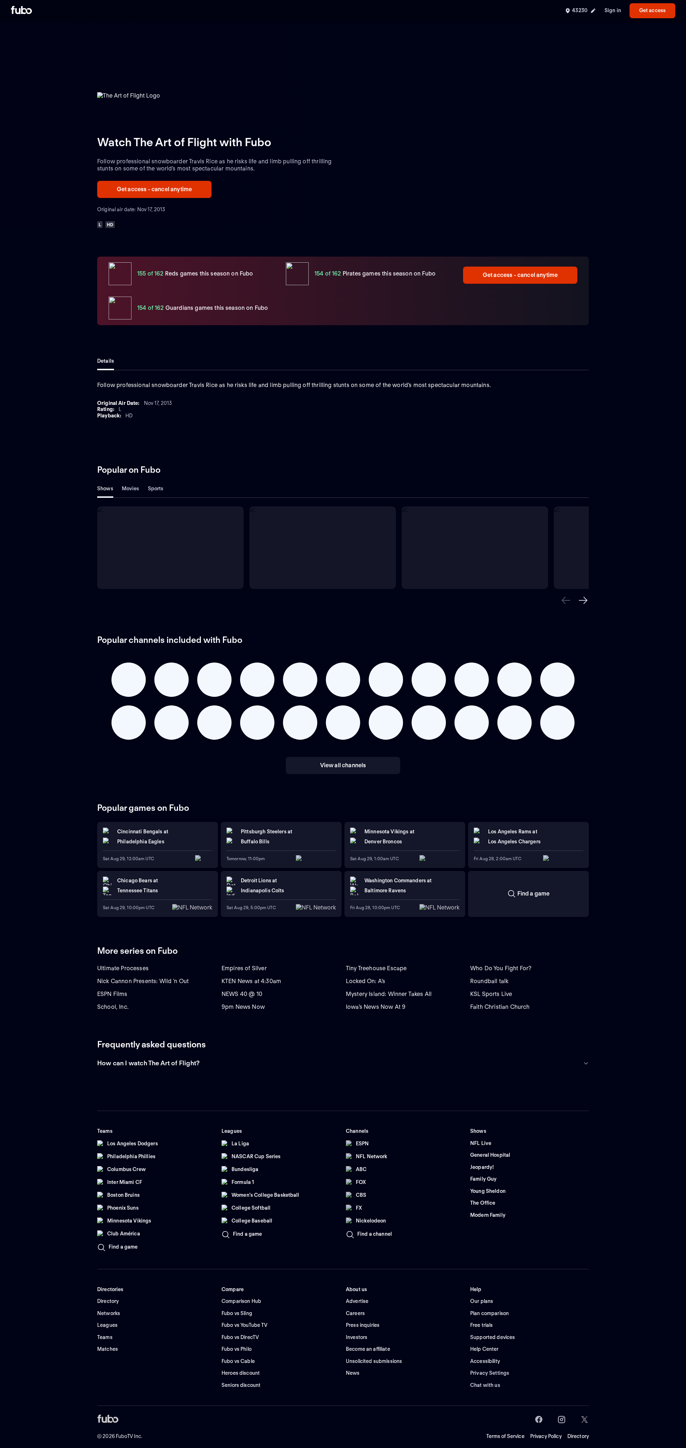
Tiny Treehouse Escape (376, 968)
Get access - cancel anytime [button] (154, 189)
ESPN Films (112, 994)
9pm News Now (243, 1006)
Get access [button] (652, 10)
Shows (105, 488)
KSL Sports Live (491, 994)
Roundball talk (489, 981)
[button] (566, 600)
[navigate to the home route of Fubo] (21, 11)
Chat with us (485, 1385)
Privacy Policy (546, 1436)
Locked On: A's (365, 981)
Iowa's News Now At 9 (376, 1006)
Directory (578, 1436)
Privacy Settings (489, 1373)
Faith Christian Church (500, 1006)
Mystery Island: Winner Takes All (389, 994)
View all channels (343, 765)
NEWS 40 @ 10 (242, 994)
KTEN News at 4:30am (251, 981)
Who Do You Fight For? (500, 968)
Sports (156, 488)
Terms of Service (505, 1436)
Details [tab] (105, 361)
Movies (130, 488)
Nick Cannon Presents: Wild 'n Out (143, 981)
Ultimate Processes (123, 968)
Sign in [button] (613, 10)
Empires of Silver (244, 968)
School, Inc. (113, 1006)
